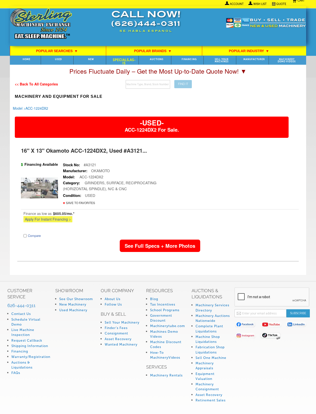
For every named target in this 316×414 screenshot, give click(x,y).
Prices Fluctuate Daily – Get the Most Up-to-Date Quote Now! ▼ (158, 70)
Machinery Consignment (207, 386)
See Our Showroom (76, 299)
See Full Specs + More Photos (160, 245)
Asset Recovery (118, 339)
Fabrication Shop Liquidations (210, 349)
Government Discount (161, 318)
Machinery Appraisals (205, 365)
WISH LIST (260, 4)
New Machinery (72, 304)
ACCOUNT (237, 4)
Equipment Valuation (205, 376)
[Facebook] (247, 325)
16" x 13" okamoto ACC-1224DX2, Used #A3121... (84, 150)
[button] (79, 203)
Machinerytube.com (167, 326)
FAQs (15, 373)
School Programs (164, 310)
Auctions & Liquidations (22, 365)
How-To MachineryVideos (165, 355)
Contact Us (21, 314)
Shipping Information (29, 346)
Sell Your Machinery (122, 322)
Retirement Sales (211, 400)
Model (17, 108)
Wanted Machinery (121, 344)
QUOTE (281, 4)
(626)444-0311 (146, 24)
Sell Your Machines (222, 60)
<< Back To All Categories (36, 84)
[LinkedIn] (298, 325)
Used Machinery (73, 310)
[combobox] (148, 84)
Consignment (116, 333)
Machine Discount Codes (165, 344)
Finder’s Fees (116, 328)
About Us (112, 299)
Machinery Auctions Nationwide (213, 318)
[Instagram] (247, 336)
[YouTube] (272, 325)
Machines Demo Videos (164, 334)
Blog (154, 299)
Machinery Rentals (166, 375)
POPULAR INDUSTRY (249, 51)
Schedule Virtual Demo (25, 322)
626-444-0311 (21, 305)
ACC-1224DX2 (36, 108)
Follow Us (113, 304)
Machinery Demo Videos (287, 60)
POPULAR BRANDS (152, 51)
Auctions (156, 59)
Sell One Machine (211, 358)
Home (26, 59)
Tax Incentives (162, 304)
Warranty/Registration (30, 357)
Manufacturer (254, 59)
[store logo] (41, 24)
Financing (189, 59)
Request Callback (26, 340)
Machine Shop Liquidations (208, 339)
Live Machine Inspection (22, 332)
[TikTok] (272, 336)
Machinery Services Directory (212, 307)
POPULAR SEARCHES (57, 51)
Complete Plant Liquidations (209, 328)
